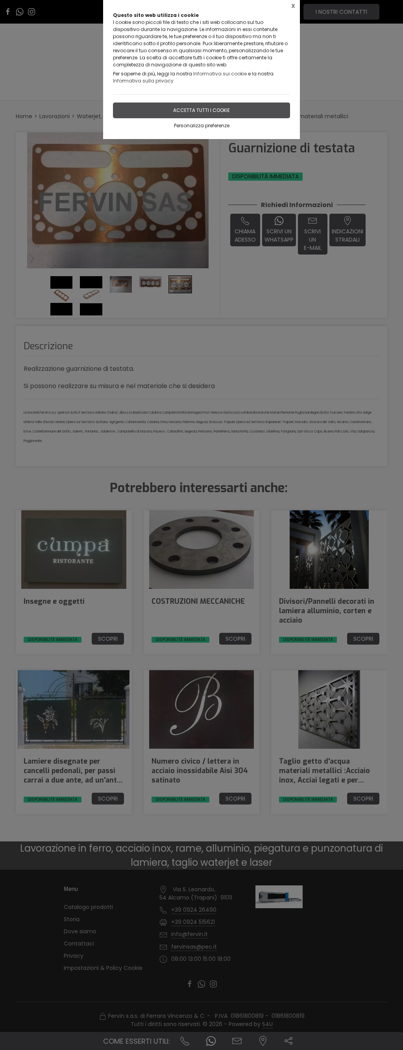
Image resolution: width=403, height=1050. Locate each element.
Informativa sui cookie (220, 73)
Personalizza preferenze (201, 125)
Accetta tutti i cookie (201, 110)
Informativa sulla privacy (143, 80)
